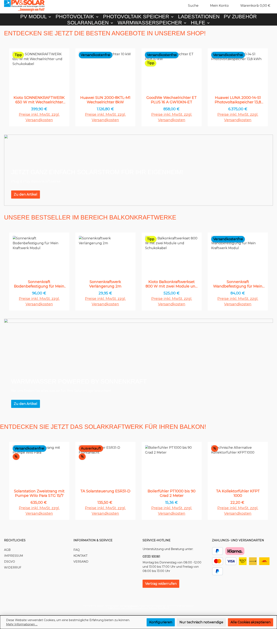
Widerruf (12, 567)
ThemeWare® (163, 608)
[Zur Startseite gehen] (24, 5)
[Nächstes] (268, 87)
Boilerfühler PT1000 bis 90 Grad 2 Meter (171, 493)
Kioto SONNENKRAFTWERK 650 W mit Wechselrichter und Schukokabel (39, 99)
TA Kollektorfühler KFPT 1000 (238, 493)
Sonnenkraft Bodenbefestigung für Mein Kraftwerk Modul (39, 284)
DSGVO (9, 561)
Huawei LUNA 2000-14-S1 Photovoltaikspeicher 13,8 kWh (238, 99)
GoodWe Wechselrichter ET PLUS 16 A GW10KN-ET (171, 99)
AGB (7, 550)
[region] (138, 87)
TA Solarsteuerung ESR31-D (105, 491)
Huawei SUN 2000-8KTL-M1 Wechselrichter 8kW (105, 99)
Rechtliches (15, 540)
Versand (80, 561)
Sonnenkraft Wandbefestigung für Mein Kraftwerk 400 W (237, 284)
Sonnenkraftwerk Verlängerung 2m (105, 284)
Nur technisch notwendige (201, 622)
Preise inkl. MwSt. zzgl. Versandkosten (39, 117)
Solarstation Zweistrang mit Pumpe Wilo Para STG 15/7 (39, 493)
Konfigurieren (160, 622)
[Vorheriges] (8, 87)
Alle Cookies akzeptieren (251, 622)
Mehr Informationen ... (22, 624)
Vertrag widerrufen (161, 584)
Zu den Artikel (25, 194)
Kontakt (80, 556)
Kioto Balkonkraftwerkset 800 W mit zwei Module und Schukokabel (172, 284)
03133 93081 (151, 556)
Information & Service (93, 540)
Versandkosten (131, 606)
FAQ (76, 550)
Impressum (13, 556)
